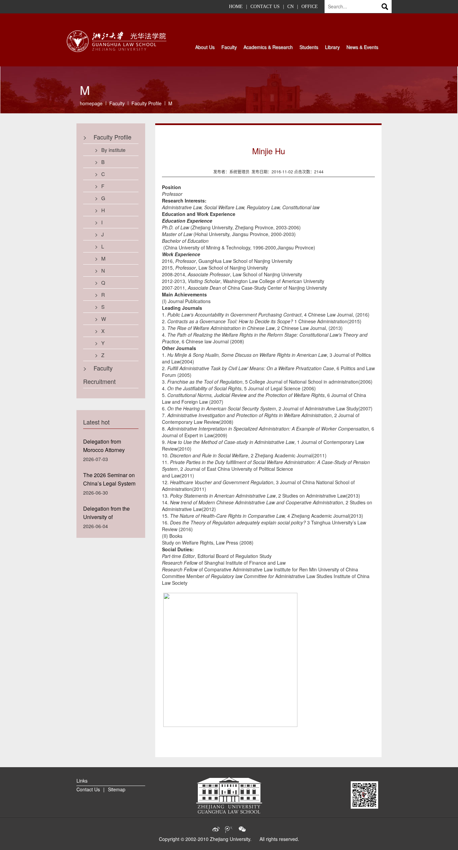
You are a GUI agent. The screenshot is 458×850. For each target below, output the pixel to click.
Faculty (117, 103)
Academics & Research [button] (268, 47)
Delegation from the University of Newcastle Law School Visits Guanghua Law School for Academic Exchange (110, 514)
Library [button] (332, 47)
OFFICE (309, 6)
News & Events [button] (362, 47)
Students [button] (308, 47)
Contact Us (88, 789)
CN (290, 6)
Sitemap (116, 789)
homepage (91, 103)
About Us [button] (205, 47)
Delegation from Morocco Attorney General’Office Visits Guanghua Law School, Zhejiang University (107, 447)
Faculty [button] (229, 47)
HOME (236, 6)
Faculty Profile (146, 103)
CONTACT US (265, 6)
